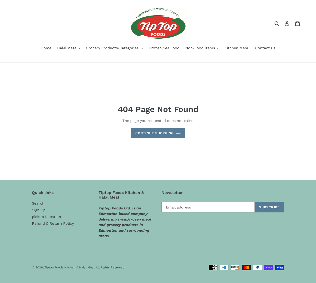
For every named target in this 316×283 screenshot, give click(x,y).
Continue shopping (154, 133)
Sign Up (39, 210)
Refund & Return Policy (53, 223)
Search (38, 203)
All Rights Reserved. (110, 267)
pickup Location (46, 217)
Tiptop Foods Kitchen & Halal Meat (69, 267)
